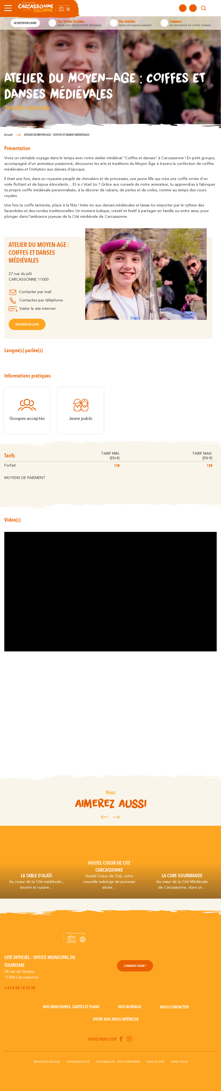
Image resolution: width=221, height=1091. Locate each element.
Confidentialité (78, 1062)
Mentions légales (47, 1062)
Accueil (8, 135)
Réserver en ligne (27, 324)
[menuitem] (213, 8)
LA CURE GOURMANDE (182, 875)
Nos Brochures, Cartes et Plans (71, 1007)
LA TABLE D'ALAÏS (36, 875)
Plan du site (155, 1062)
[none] (213, 8)
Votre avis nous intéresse (116, 1019)
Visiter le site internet (37, 309)
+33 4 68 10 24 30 (19, 988)
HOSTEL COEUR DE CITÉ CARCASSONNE (109, 866)
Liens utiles (179, 1062)
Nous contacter (174, 1007)
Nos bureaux (129, 1007)
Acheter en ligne (25, 23)
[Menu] (7, 8)
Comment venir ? (135, 966)
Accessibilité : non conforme (118, 1062)
